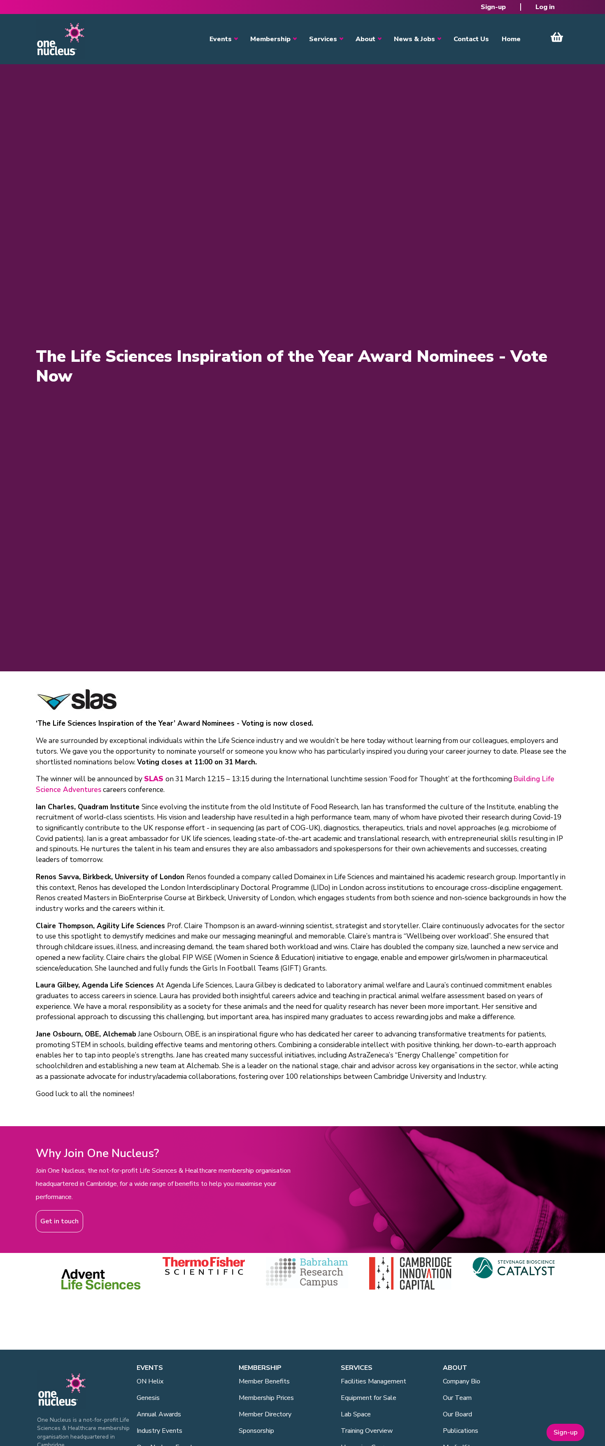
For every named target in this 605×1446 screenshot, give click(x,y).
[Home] (60, 39)
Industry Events (159, 1430)
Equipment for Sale (368, 1397)
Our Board (457, 1414)
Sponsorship (256, 1430)
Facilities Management (373, 1381)
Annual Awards (159, 1414)
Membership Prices (266, 1397)
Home (511, 39)
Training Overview (367, 1430)
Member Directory (265, 1414)
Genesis (148, 1397)
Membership (270, 39)
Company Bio (461, 1381)
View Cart (557, 37)
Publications (460, 1430)
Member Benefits (264, 1381)
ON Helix (150, 1381)
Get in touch (59, 1221)
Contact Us (471, 39)
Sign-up (493, 7)
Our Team (457, 1397)
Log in (545, 7)
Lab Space (356, 1414)
